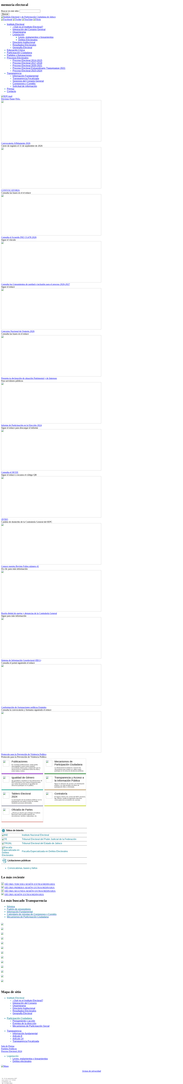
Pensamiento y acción (24, 1021)
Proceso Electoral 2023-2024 (27, 71)
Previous (5, 99)
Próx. (17, 99)
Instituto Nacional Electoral (35, 835)
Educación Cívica (16, 50)
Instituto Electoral (15, 24)
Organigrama (19, 32)
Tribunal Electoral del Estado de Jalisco (42, 843)
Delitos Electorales (27, 40)
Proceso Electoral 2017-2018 (27, 63)
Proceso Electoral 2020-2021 (27, 65)
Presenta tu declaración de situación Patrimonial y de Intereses (29, 378)
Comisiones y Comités (24, 83)
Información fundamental (25, 1033)
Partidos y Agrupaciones (19, 55)
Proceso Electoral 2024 (11, 1051)
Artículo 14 (18, 1038)
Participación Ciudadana (19, 52)
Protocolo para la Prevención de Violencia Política (23, 754)
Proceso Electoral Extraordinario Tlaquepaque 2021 (39, 68)
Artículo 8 (17, 1036)
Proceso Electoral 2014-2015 (27, 60)
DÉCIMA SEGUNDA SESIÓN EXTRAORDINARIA (30, 891)
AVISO (4, 519)
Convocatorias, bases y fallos (22, 868)
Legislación (18, 34)
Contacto (11, 91)
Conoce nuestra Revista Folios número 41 (20, 566)
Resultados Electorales (24, 45)
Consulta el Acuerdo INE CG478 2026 (18, 237)
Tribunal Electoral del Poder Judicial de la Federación (49, 839)
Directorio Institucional (24, 42)
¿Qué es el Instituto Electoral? (28, 27)
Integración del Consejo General (29, 29)
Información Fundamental (25, 76)
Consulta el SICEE (9, 472)
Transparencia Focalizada (26, 78)
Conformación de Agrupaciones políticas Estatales (23, 707)
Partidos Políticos (9, 1048)
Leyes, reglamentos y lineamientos (35, 37)
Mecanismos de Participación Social (31, 1026)
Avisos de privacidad (91, 1071)
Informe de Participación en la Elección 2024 (21, 425)
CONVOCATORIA (10, 190)
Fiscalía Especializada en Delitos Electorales (45, 851)
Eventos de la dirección (24, 1023)
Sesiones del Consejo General (28, 81)
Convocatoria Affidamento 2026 (15, 143)
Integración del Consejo (25, 1003)
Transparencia (14, 73)
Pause (12, 99)
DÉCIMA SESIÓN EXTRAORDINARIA (24, 894)
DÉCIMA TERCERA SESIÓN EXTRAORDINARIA (30, 884)
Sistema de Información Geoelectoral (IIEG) (21, 660)
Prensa (10, 89)
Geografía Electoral (22, 47)
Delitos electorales (22, 1061)
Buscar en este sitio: (10, 11)
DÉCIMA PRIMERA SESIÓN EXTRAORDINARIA (30, 887)
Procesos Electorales (17, 58)
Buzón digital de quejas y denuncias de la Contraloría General (29, 613)
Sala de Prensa (7, 1046)
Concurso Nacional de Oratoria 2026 (17, 331)
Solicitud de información (25, 86)
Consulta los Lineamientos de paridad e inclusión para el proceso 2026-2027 (35, 284)
